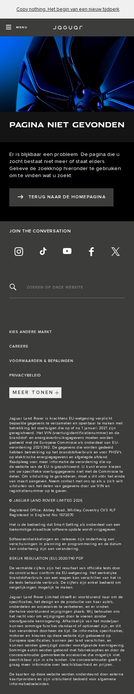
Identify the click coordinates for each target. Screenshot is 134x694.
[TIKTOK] (43, 251)
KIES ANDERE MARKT (30, 332)
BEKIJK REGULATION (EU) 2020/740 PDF (46, 558)
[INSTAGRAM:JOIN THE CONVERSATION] (18, 251)
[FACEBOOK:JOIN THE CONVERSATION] (91, 251)
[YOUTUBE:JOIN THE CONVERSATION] (67, 251)
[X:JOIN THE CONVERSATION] (115, 251)
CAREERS (18, 346)
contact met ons (75, 481)
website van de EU (32, 467)
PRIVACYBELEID (25, 375)
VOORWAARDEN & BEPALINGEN (41, 361)
